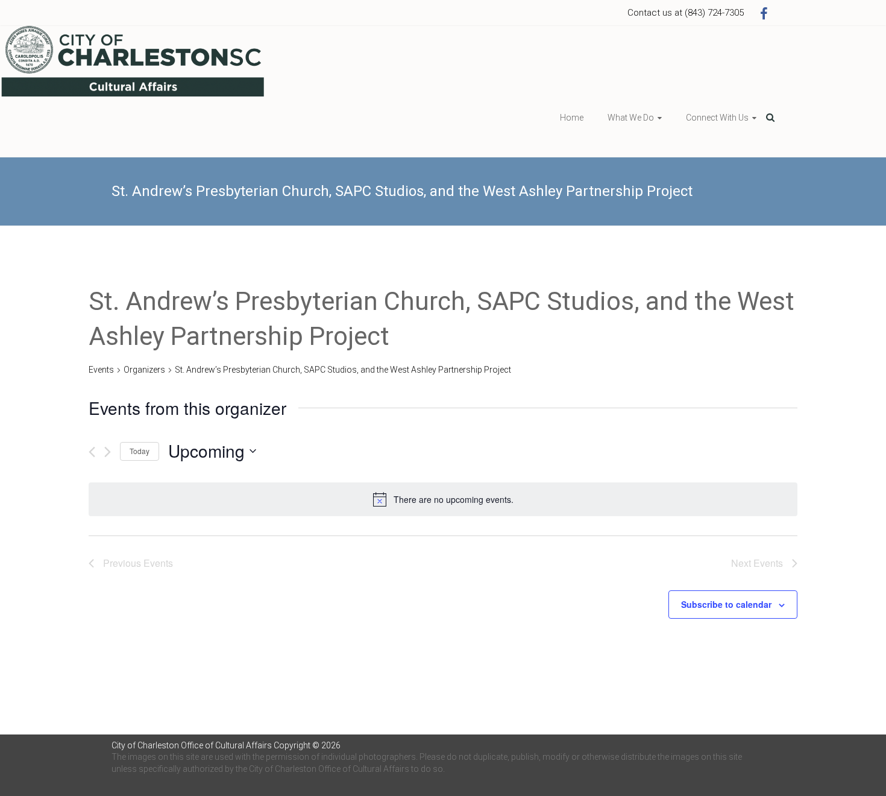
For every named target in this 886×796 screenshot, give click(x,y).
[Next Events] (107, 452)
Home (571, 117)
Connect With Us (717, 117)
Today (139, 451)
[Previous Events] (92, 452)
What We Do (631, 117)
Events (101, 369)
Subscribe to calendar (726, 604)
